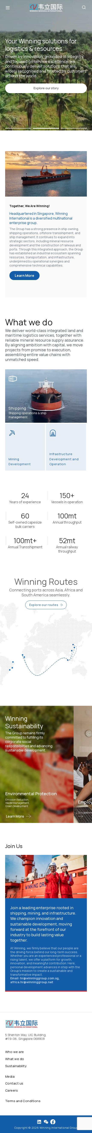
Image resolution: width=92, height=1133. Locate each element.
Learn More (24, 275)
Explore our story (46, 88)
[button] (18, 128)
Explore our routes (43, 605)
